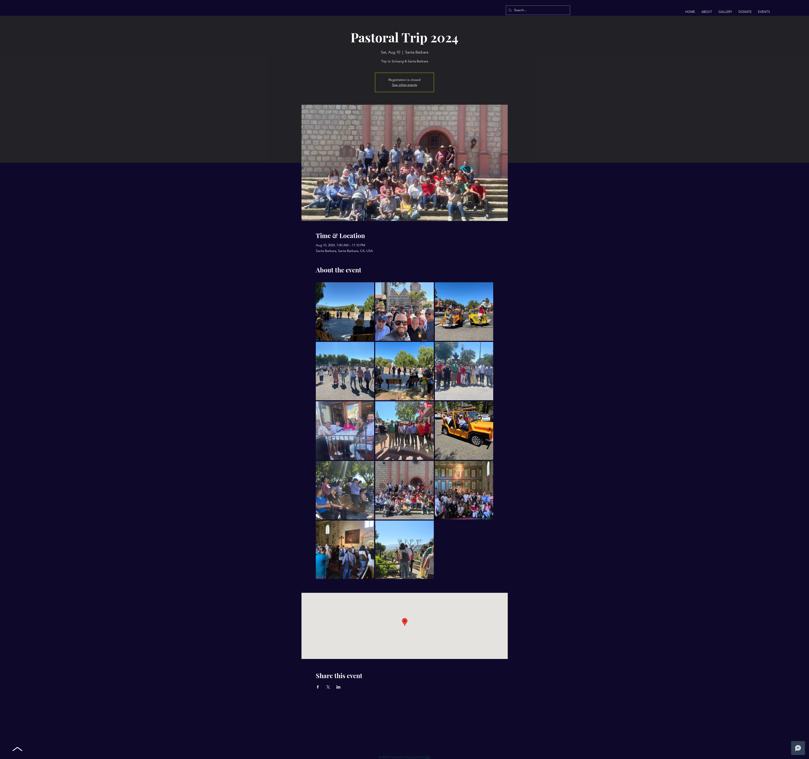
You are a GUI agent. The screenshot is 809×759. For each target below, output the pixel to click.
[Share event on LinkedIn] (338, 687)
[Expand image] (345, 311)
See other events (404, 85)
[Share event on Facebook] (318, 687)
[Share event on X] (328, 687)
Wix (427, 757)
